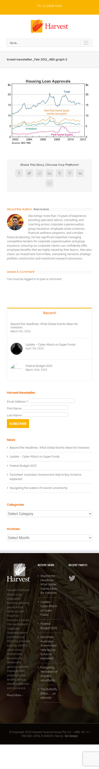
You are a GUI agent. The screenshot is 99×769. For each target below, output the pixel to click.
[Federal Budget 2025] (17, 366)
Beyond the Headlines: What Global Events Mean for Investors (44, 325)
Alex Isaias (41, 209)
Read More (14, 695)
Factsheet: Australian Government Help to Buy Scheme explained (49, 647)
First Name (14, 408)
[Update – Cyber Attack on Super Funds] (17, 344)
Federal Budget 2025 (39, 366)
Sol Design (71, 736)
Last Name (14, 415)
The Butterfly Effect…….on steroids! (49, 693)
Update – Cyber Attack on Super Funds (51, 344)
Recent (49, 313)
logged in (30, 279)
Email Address (17, 401)
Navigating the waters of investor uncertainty (38, 488)
